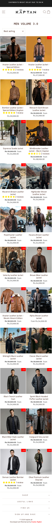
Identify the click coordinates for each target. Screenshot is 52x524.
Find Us (25, 508)
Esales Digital (36, 522)
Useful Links (25, 501)
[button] (8, 69)
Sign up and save (25, 514)
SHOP (25, 495)
